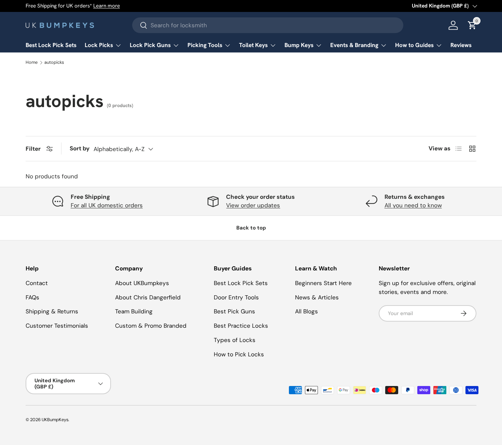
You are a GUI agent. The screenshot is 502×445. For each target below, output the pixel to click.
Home (32, 62)
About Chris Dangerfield (148, 297)
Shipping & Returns (52, 311)
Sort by (79, 148)
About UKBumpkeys (142, 283)
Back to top (251, 227)
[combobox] (268, 25)
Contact (37, 283)
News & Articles (317, 297)
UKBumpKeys (55, 419)
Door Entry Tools (236, 297)
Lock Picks (99, 45)
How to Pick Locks (239, 354)
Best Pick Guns (234, 311)
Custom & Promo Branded (150, 325)
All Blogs (306, 311)
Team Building (134, 311)
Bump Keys (298, 45)
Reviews (461, 45)
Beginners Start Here (323, 283)
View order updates (253, 205)
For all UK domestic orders (107, 205)
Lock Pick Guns (150, 45)
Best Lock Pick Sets (51, 45)
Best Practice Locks (241, 325)
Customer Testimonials (57, 325)
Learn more (106, 5)
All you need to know (413, 205)
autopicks (54, 62)
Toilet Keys (253, 45)
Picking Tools (204, 45)
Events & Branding (354, 45)
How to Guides (414, 45)
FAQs (32, 297)
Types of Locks (234, 340)
